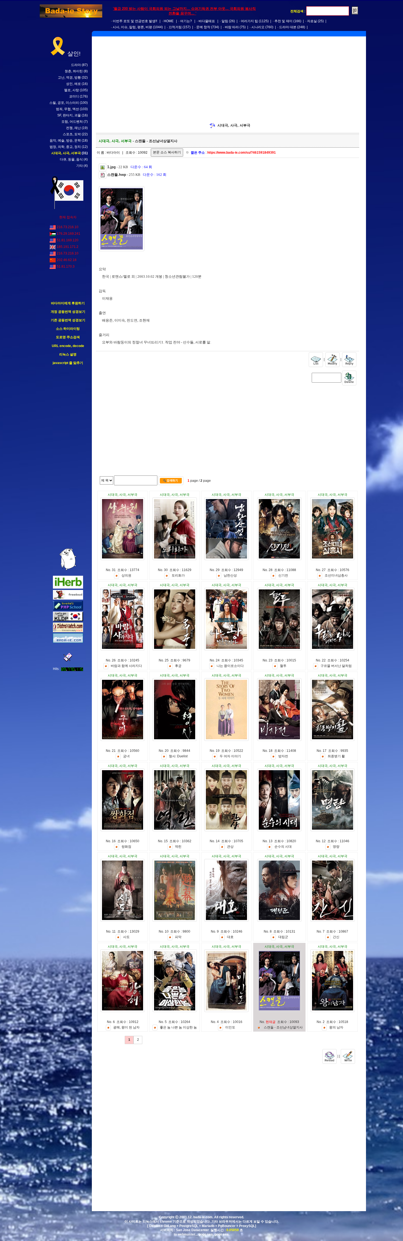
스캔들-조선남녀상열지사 (283, 1027)
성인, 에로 (73, 84)
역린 (178, 847)
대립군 (283, 937)
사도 (126, 937)
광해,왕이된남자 (126, 1027)
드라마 (76, 65)
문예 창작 (203, 27)
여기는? (186, 21)
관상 (230, 847)
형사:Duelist (178, 756)
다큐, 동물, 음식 (71, 159)
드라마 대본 (287, 27)
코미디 (74, 96)
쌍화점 (126, 847)
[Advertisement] (68, 457)
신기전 (283, 575)
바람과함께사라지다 (126, 666)
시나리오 (258, 27)
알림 (225, 21)
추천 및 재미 (283, 21)
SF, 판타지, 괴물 (69, 115)
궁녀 (126, 756)
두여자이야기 (230, 756)
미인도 (230, 1027)
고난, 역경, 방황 (69, 77)
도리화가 (178, 575)
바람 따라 (232, 27)
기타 (79, 166)
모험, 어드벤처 (72, 122)
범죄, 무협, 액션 (67, 109)
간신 (336, 937)
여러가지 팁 (249, 21)
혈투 (283, 666)
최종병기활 (336, 756)
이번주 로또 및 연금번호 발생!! (135, 21)
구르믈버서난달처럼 (336, 666)
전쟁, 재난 (73, 128)
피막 (178, 937)
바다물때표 (206, 21)
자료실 (312, 21)
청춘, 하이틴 (74, 71)
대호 (230, 937)
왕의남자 (336, 1027)
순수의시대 (283, 847)
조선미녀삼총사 (336, 575)
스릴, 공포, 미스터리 (64, 103)
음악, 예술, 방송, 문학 (65, 140)
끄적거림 (175, 27)
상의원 (126, 575)
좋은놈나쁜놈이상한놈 (178, 1027)
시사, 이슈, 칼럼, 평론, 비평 (132, 27)
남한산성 (230, 575)
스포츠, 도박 (72, 134)
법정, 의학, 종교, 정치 (65, 147)
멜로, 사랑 (71, 90)
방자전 (283, 756)
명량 (336, 847)
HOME (169, 21)
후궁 (178, 666)
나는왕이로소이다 (230, 666)
